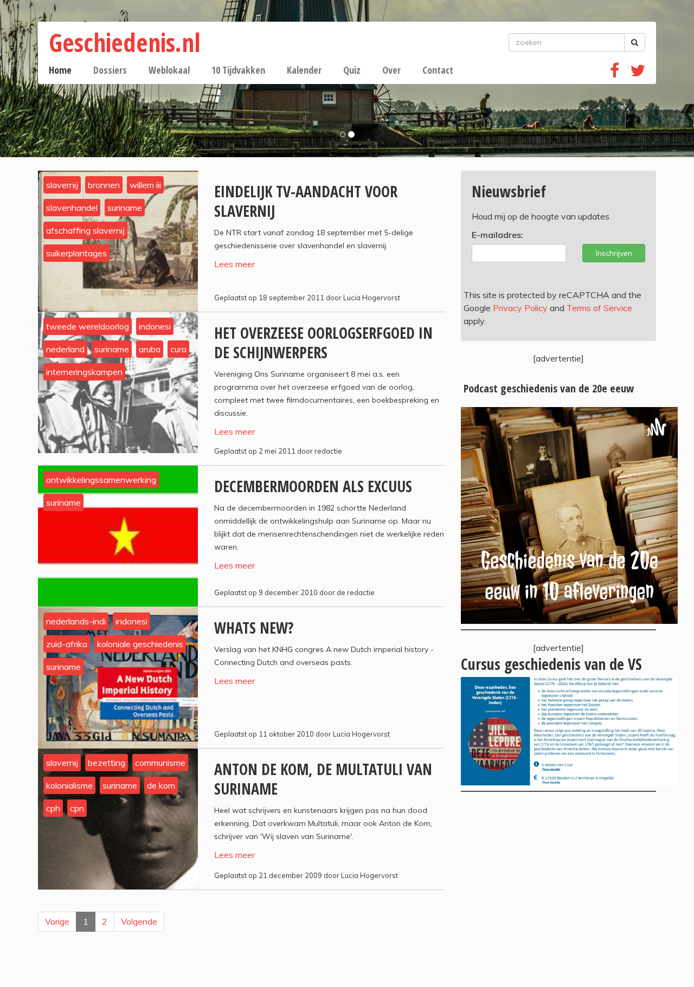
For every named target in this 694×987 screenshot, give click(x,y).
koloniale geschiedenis (140, 643)
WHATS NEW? (253, 627)
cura (178, 349)
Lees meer (234, 264)
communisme (160, 762)
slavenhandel (72, 207)
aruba (149, 349)
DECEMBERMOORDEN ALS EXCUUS (313, 486)
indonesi (155, 326)
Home (60, 69)
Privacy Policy (520, 307)
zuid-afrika (66, 643)
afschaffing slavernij (85, 230)
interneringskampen (84, 371)
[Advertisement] (558, 889)
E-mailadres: (497, 234)
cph (53, 808)
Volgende (139, 921)
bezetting (106, 762)
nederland (65, 349)
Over (391, 69)
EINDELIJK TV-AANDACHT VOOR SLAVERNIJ (305, 201)
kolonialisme (69, 785)
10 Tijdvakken (238, 69)
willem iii (145, 184)
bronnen (104, 184)
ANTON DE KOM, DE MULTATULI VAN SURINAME (323, 779)
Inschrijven (614, 253)
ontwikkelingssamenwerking (101, 479)
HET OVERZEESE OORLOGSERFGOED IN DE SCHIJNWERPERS (323, 342)
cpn (77, 808)
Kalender (304, 69)
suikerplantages (76, 253)
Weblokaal (169, 69)
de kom (161, 785)
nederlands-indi (76, 621)
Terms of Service (599, 307)
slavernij (62, 184)
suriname (124, 207)
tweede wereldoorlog (87, 326)
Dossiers (110, 69)
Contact (437, 69)
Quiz (352, 69)
